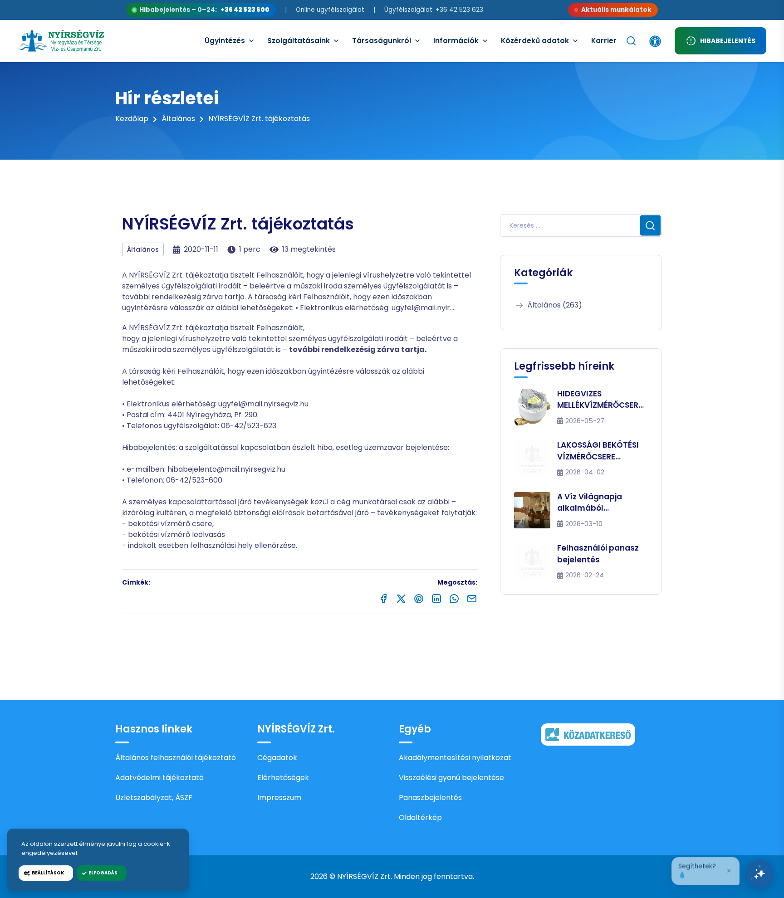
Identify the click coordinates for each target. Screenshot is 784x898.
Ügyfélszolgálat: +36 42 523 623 (433, 9)
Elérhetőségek (283, 777)
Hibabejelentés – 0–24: (204, 9)
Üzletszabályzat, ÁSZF (153, 797)
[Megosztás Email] (471, 597)
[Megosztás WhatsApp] (454, 597)
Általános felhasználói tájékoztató (175, 757)
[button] (705, 869)
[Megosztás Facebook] (383, 597)
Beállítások (47, 872)
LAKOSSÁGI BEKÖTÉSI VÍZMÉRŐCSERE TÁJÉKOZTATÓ (598, 451)
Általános (178, 118)
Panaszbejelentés (430, 797)
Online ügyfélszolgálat (330, 9)
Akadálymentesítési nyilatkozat (455, 757)
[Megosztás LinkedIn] (436, 597)
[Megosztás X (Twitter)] (401, 597)
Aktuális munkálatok (616, 9)
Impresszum (279, 797)
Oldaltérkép (420, 817)
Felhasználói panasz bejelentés (598, 553)
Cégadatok (277, 757)
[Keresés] (631, 40)
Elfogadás (102, 872)
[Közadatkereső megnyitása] (588, 734)
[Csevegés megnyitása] (759, 873)
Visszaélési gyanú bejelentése (451, 777)
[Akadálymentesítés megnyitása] (655, 41)
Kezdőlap (131, 118)
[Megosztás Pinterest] (418, 597)
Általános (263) (554, 305)
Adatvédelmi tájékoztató (159, 777)
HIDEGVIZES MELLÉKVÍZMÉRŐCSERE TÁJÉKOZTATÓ (599, 399)
